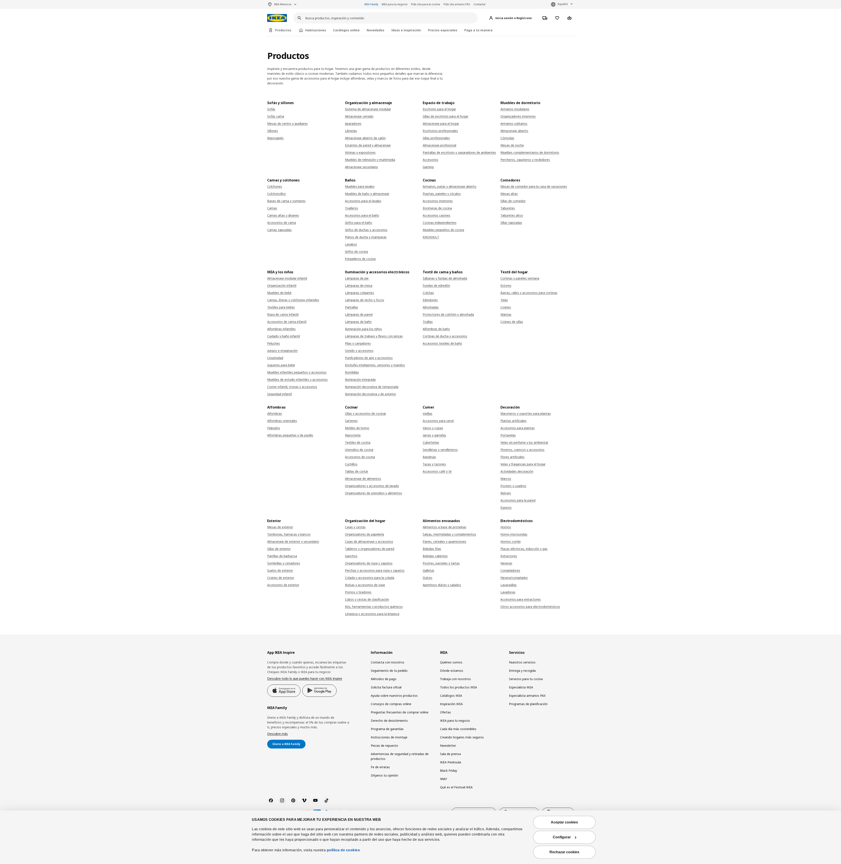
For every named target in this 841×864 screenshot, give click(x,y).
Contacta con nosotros (387, 662)
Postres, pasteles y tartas (441, 563)
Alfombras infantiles (281, 329)
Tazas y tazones (434, 464)
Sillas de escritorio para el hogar (445, 116)
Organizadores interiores (518, 116)
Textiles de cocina (357, 442)
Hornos (505, 527)
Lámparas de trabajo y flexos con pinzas (374, 336)
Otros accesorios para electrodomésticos (530, 606)
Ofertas (445, 712)
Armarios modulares (514, 109)
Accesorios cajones (436, 215)
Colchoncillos (276, 194)
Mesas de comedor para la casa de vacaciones (533, 186)
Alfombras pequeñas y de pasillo (290, 435)
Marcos (505, 478)
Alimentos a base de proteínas (444, 527)
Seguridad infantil (279, 394)
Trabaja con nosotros (455, 679)
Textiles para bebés (281, 307)
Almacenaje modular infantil (287, 278)
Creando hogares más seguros (462, 737)
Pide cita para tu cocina (425, 4)
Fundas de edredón (436, 285)
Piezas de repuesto (384, 745)
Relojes (505, 493)
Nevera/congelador (514, 578)
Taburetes (507, 208)
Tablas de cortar (356, 471)
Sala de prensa (450, 754)
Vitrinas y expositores (360, 152)
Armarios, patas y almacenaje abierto (449, 186)
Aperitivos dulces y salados (442, 585)
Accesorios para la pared (517, 500)
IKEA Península (450, 762)
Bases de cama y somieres (286, 201)
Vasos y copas (433, 428)
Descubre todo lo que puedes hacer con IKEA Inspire (304, 678)
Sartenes (351, 421)
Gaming (428, 167)
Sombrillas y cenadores (283, 563)
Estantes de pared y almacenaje (368, 145)
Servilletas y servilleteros (440, 450)
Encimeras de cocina (437, 208)
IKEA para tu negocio (395, 4)
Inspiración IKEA (451, 704)
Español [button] (563, 4)
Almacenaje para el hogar (441, 123)
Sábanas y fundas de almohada (445, 278)
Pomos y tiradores (358, 592)
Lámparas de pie (357, 278)
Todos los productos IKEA (458, 687)
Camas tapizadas (279, 230)
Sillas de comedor (513, 201)
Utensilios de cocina (359, 450)
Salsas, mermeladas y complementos (449, 534)
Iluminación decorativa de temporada (371, 387)
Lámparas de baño (358, 322)
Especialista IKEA (521, 687)
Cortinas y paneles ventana (519, 278)
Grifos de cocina (356, 251)
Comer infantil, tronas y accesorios (292, 387)
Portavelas (508, 435)
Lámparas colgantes (359, 293)
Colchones (274, 186)
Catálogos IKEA (451, 695)
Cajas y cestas (355, 527)
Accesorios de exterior (283, 585)
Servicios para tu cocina (526, 679)
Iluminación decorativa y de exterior (370, 394)
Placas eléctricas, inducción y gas (524, 549)
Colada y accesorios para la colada (369, 578)
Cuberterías (431, 442)
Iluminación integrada (360, 379)
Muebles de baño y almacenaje (367, 194)
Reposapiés (275, 138)
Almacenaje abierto (514, 131)
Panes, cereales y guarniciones (444, 541)
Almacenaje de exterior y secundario (293, 541)
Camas (272, 208)
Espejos (506, 507)
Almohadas (431, 307)
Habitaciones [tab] (315, 30)
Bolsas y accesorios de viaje (365, 585)
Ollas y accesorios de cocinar (365, 413)
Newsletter (448, 745)
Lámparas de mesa (358, 285)
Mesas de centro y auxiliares (287, 123)
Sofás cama (275, 116)
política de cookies (343, 850)
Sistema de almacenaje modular (368, 109)
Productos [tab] (283, 30)
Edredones (430, 300)
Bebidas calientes (435, 556)
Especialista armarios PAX (527, 695)
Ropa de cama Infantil (283, 314)
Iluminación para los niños (363, 329)
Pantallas (351, 307)
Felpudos (273, 428)
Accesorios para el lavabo (363, 201)
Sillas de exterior (279, 549)
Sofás (271, 109)
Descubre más (277, 734)
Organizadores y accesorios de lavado (372, 486)
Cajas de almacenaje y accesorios (369, 541)
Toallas (428, 322)
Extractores (508, 556)
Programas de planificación (528, 704)
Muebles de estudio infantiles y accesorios (297, 379)
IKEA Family (371, 4)
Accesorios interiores (438, 201)
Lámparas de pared (359, 314)
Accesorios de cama (281, 222)
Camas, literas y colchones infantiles (293, 300)
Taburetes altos (511, 215)
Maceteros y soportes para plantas (525, 413)
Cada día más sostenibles (458, 729)
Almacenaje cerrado (359, 116)
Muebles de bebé (279, 293)
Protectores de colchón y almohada (448, 314)
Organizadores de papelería (364, 534)
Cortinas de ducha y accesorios (445, 336)
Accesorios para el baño (362, 215)
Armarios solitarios (513, 123)
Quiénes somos (451, 662)
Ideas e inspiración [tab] (406, 30)
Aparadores (353, 123)
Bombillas (352, 372)
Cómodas (507, 138)
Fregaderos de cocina (360, 259)
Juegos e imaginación (282, 350)
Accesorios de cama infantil (286, 322)
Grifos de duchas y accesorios (366, 230)
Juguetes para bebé (281, 365)
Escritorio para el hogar (439, 109)
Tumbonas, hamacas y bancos (289, 534)
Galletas (428, 570)
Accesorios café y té (437, 471)
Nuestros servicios (522, 662)
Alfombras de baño (436, 329)
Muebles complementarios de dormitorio (529, 152)
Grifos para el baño (358, 222)
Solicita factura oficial (386, 687)
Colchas (428, 293)
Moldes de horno (357, 428)
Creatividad (275, 358)
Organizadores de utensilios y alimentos (373, 493)
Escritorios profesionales (440, 131)
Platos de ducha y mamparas (366, 237)
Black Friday (448, 770)
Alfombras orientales (282, 421)
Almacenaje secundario (361, 167)
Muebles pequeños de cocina (443, 230)
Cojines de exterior (280, 578)
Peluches (273, 343)
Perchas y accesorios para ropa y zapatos (375, 570)
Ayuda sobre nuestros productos (394, 695)
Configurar (562, 837)
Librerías (351, 131)
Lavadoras (507, 592)
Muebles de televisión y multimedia (370, 160)
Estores (505, 285)
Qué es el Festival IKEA (456, 787)
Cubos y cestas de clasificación (367, 599)
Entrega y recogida (522, 670)
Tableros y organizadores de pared (369, 549)
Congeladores (510, 570)
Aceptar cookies (564, 822)
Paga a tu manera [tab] (478, 30)
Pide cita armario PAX (456, 4)
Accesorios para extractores (520, 599)
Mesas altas (509, 194)
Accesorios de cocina (360, 457)
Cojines (505, 307)
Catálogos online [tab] (346, 30)
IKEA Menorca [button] (282, 4)
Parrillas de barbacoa (282, 556)
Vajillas (427, 413)
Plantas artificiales (513, 421)
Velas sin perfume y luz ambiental (524, 442)
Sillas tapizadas (511, 222)
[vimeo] (304, 800)
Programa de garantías (387, 729)
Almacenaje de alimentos (363, 478)
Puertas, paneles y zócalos (442, 194)
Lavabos (351, 244)
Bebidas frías (432, 549)
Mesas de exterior (280, 527)
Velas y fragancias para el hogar (523, 464)
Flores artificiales (512, 457)
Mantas (505, 314)
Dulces (427, 578)
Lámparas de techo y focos (364, 300)
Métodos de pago (383, 679)
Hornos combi (510, 541)
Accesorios (430, 160)
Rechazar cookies (564, 852)
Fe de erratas (380, 767)
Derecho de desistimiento (389, 720)
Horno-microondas (513, 534)
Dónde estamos (451, 670)
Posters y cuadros (513, 486)
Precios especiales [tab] (442, 30)
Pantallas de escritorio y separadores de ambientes (459, 152)
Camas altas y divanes (283, 215)
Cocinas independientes (439, 222)
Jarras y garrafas (434, 435)
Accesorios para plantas (517, 428)
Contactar (480, 4)
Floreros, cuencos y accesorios (522, 450)
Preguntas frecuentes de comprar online (399, 712)
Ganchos (351, 556)
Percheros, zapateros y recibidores (525, 160)
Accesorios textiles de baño (442, 343)
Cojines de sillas (511, 322)
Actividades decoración (516, 471)
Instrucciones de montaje (389, 737)
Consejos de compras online (391, 704)
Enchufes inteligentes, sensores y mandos (375, 365)
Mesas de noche (512, 145)
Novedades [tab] (375, 30)
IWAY (443, 779)
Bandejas (429, 457)
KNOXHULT (431, 237)
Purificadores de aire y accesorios (369, 358)
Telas (504, 300)
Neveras (506, 563)
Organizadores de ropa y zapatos (368, 563)
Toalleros (351, 208)
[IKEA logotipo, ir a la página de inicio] (277, 18)
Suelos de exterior (280, 570)
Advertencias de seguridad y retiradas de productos (400, 756)
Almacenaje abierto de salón (365, 138)
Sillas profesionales (436, 138)
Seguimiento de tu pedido (389, 670)
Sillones (272, 131)
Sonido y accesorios (359, 350)
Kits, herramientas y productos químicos (374, 606)
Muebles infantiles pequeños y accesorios (297, 372)
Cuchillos (351, 464)
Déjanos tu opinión (384, 775)
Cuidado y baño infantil (283, 336)
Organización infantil (281, 285)
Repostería (352, 435)
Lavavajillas (508, 585)
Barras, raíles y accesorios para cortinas (528, 293)
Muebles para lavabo (360, 186)
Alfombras (274, 413)
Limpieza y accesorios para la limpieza (372, 614)
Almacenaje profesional (439, 145)
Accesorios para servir (438, 421)
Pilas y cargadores (358, 343)
